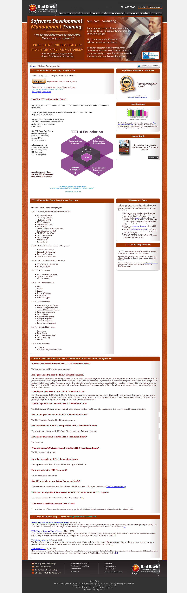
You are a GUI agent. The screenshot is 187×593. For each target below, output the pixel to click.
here (81, 498)
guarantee (138, 218)
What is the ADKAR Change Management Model (50, 522)
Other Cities (94, 581)
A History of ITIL (38, 549)
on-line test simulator (139, 226)
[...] (124, 527)
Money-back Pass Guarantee (137, 97)
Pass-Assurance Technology (139, 229)
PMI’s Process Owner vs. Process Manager (47, 531)
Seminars (33, 66)
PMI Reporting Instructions (41, 92)
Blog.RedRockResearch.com (83, 517)
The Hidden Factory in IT (41, 540)
